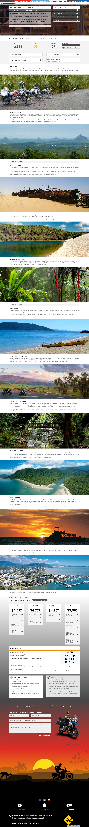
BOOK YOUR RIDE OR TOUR (21, 1)
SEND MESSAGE (43, 735)
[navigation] (73, 826)
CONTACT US (71, 1)
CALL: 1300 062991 (82, 1)
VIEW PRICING (29, 26)
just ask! (54, 592)
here (61, 685)
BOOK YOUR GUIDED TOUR (39, 1)
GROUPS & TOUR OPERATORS (57, 1)
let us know (38, 219)
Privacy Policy (67, 744)
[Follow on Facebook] (40, 800)
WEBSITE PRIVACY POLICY (34, 823)
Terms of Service (74, 744)
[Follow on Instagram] (44, 800)
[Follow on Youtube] (49, 800)
